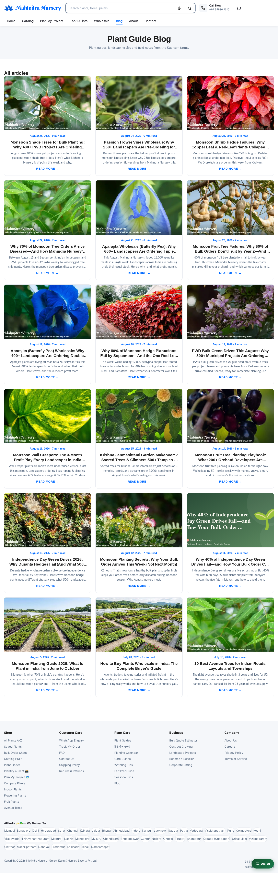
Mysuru (96, 838)
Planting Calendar (126, 752)
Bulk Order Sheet (15, 752)
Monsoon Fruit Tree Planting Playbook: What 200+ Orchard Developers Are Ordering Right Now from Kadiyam (230, 460)
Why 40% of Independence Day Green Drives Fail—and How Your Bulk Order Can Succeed (230, 564)
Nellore (156, 838)
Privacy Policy (233, 752)
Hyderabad (48, 830)
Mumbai (9, 830)
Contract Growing (181, 746)
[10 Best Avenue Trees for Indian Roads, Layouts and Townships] (230, 625)
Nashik (68, 838)
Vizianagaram (258, 838)
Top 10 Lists (79, 21)
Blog (119, 21)
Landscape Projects (182, 752)
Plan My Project (51, 21)
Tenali (85, 847)
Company (231, 733)
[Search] (189, 8)
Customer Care (70, 733)
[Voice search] (179, 8)
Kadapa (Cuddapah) (216, 838)
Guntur (145, 838)
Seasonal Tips (123, 777)
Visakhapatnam (215, 830)
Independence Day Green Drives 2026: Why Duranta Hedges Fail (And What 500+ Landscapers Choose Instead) (47, 564)
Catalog (28, 21)
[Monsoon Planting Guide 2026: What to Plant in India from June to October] (47, 625)
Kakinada (73, 847)
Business (176, 733)
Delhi (35, 830)
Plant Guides (122, 740)
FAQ (62, 752)
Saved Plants (13, 746)
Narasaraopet (100, 847)
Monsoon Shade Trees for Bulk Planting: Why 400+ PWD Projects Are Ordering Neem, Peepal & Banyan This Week (48, 147)
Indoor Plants (13, 789)
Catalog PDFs (13, 758)
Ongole (168, 838)
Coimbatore (244, 830)
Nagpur (173, 830)
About (133, 21)
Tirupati (180, 838)
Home (11, 21)
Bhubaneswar (130, 838)
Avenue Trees (13, 807)
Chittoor (9, 847)
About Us (230, 740)
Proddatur (58, 847)
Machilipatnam (26, 847)
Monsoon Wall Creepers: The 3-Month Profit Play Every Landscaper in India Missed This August (47, 460)
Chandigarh (111, 838)
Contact (150, 21)
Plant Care (122, 733)
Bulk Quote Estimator (183, 740)
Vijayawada (12, 838)
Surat (61, 830)
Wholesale (101, 21)
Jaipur (96, 830)
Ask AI (265, 863)
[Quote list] (238, 8)
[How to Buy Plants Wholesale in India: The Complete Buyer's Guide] (139, 625)
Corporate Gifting (180, 765)
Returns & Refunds (71, 771)
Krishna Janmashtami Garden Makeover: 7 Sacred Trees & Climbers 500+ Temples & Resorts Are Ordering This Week (139, 460)
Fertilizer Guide (124, 771)
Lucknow (160, 830)
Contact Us (66, 758)
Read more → (47, 168)
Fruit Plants (11, 801)
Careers (229, 746)
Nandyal (43, 847)
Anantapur (194, 838)
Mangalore (82, 838)
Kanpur (147, 830)
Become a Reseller (181, 758)
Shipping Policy (69, 765)
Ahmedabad (121, 830)
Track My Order (69, 746)
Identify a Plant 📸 (16, 771)
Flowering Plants (15, 795)
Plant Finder (12, 765)
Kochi (257, 830)
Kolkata (85, 830)
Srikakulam (239, 838)
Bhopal (106, 830)
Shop (8, 733)
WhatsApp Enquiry (71, 740)
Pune (230, 830)
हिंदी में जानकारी (122, 746)
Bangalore (23, 830)
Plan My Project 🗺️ (16, 777)
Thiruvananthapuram (35, 838)
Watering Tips (123, 765)
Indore (136, 830)
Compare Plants (14, 783)
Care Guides (122, 758)
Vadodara (196, 830)
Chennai (72, 830)
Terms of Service (235, 758)
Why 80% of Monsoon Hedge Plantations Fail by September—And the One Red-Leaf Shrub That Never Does (139, 356)
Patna (184, 830)
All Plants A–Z (13, 740)
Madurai (56, 838)
